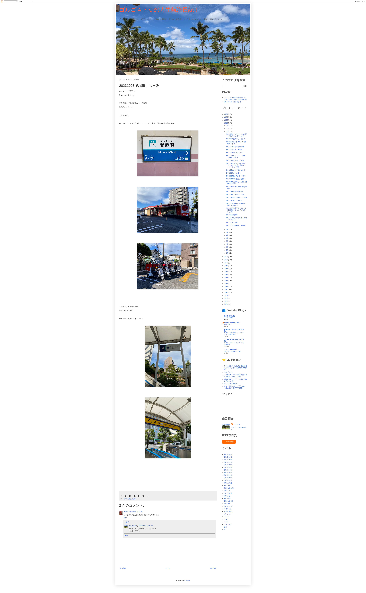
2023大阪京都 (229, 488)
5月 (227, 241)
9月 (227, 229)
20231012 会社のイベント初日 (236, 197)
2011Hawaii (228, 457)
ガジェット (228, 514)
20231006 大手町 (232, 215)
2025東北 (227, 503)
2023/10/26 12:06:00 (135, 512)
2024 (226, 120)
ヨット (226, 522)
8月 (227, 232)
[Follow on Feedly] (134, 496)
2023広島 (227, 490)
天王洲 (129, 499)
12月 (228, 125)
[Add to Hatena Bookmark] (139, 496)
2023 (226, 123)
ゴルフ (226, 516)
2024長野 (227, 498)
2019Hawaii (228, 478)
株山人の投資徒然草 (231, 383)
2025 (226, 117)
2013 (226, 283)
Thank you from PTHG (232, 322)
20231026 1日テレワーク (234, 152)
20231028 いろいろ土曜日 (235, 147)
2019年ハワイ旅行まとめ (232, 102)
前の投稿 (213, 568)
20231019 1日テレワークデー (236, 176)
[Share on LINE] (130, 496)
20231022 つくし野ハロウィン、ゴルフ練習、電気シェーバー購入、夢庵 (236, 165)
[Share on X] (121, 496)
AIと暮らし (228, 509)
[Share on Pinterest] (147, 496)
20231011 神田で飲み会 (234, 200)
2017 (226, 271)
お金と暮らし (228, 511)
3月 (227, 247)
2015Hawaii (228, 467)
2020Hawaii (228, 480)
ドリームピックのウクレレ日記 (234, 340)
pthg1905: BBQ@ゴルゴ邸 (232, 351)
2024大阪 (227, 496)
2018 (226, 268)
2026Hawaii (228, 506)
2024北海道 (228, 493)
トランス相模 (228, 318)
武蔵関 (134, 499)
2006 (226, 301)
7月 (227, 235)
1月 (227, 253)
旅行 (225, 527)
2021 (226, 260)
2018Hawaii (228, 475)
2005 (226, 304)
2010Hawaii (228, 454)
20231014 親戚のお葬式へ (235, 191)
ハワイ (226, 519)
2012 (226, 286)
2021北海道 (228, 483)
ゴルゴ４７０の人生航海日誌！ (159, 9)
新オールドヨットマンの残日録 (234, 330)
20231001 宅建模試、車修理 (235, 225)
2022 (226, 257)
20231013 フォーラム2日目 (235, 194)
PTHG (126, 512)
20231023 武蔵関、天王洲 (235, 160)
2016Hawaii (228, 470)
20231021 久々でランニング (235, 170)
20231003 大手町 (232, 222)
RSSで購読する (230, 442)
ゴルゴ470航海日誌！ (231, 349)
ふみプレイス (228, 372)
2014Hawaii (228, 465)
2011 (226, 289)
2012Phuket (228, 459)
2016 (226, 274)
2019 (226, 265)
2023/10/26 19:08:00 (146, 526)
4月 (227, 244)
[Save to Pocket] (143, 496)
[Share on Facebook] (126, 496)
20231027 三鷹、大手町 (234, 149)
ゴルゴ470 (132, 526)
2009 (226, 295)
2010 (226, 292)
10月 (228, 131)
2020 (226, 263)
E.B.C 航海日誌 (229, 316)
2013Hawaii (228, 462)
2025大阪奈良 (229, 501)
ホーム (167, 568)
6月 (227, 238)
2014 (226, 280)
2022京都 (227, 485)
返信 (125, 518)
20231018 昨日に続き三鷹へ (235, 179)
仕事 (125, 499)
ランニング (228, 524)
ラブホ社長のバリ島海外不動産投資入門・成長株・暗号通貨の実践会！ (235, 367)
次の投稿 (123, 568)
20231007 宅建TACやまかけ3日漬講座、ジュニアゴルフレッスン (236, 210)
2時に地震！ (228, 324)
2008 (226, 298)
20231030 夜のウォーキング (235, 139)
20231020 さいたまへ (233, 173)
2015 (226, 277)
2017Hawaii (228, 472)
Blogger (187, 580)
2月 (227, 250)
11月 (228, 128)
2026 (226, 114)
